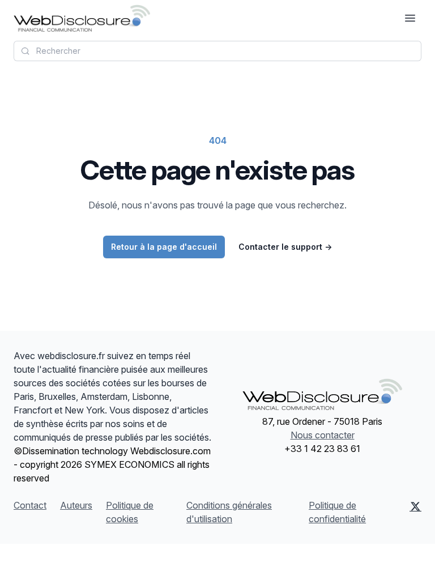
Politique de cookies (129, 512)
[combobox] (217, 51)
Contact (30, 505)
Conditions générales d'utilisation (229, 512)
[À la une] (82, 18)
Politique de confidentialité (337, 512)
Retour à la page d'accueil (164, 246)
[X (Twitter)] (415, 512)
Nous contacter (323, 435)
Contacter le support (285, 246)
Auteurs (76, 505)
